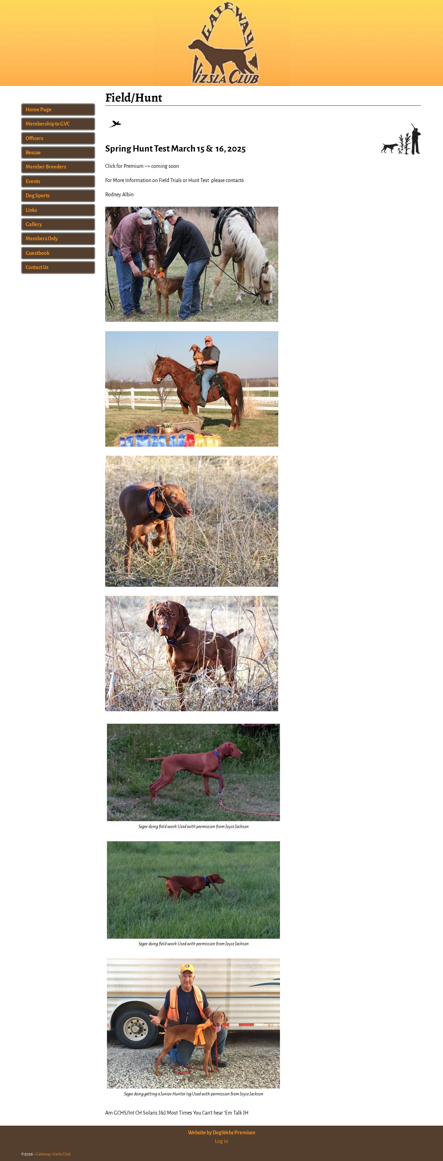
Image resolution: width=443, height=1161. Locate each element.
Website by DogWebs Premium (221, 1132)
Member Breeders (46, 167)
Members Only (42, 238)
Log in (221, 1141)
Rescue (33, 152)
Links (31, 210)
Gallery (34, 224)
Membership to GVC (48, 124)
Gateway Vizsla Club (53, 1154)
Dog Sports (37, 195)
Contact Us (37, 267)
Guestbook (37, 253)
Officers (34, 138)
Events (33, 181)
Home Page (39, 109)
